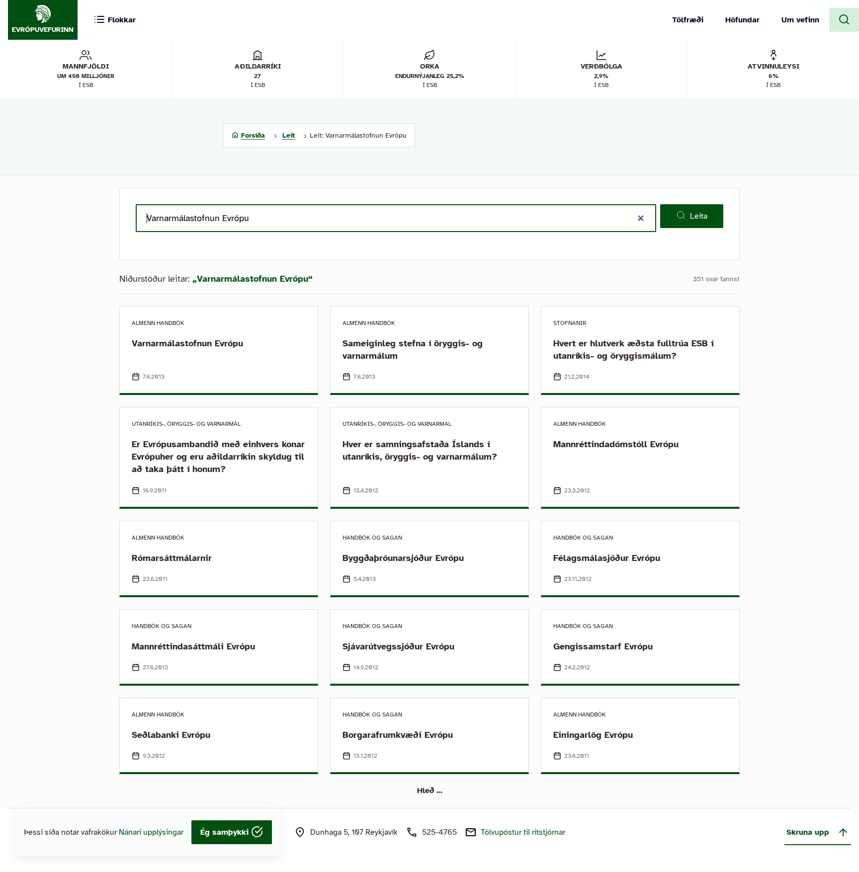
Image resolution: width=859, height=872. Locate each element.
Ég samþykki (225, 832)
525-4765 (439, 832)
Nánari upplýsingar (151, 832)
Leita (698, 216)
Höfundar (742, 20)
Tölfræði (687, 20)
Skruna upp (807, 832)
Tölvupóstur (523, 832)
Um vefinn (800, 20)
